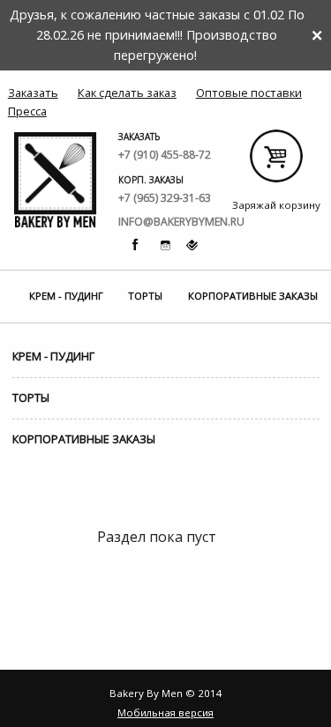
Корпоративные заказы (253, 295)
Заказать (33, 92)
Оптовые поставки (249, 92)
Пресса (27, 111)
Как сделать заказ (127, 92)
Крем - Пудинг (66, 295)
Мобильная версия (165, 712)
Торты (145, 295)
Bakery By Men (55, 180)
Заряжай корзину (276, 163)
